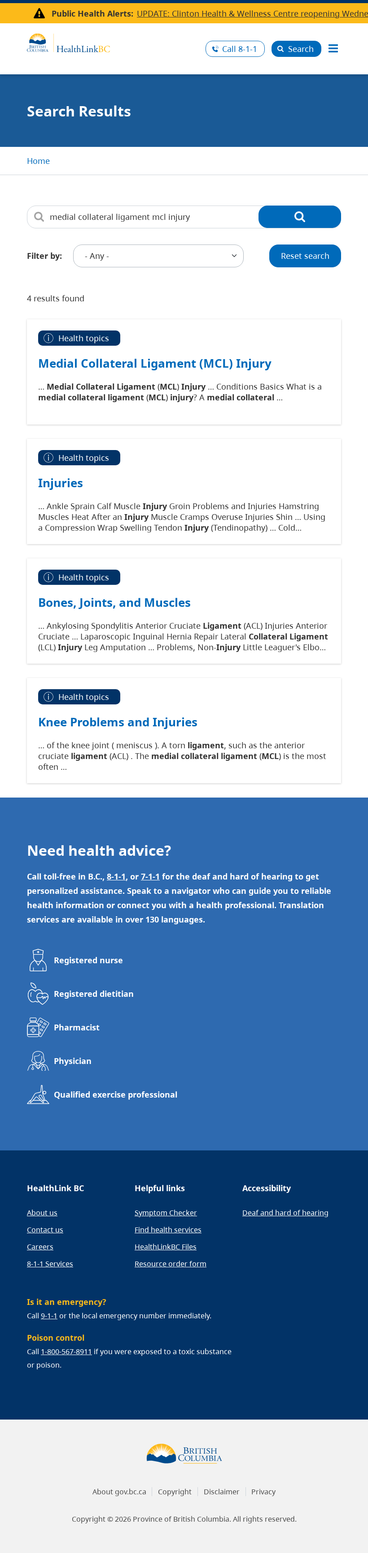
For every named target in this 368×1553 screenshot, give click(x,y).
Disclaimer (222, 1491)
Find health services (168, 1230)
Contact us (45, 1230)
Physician (73, 1060)
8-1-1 (239, 48)
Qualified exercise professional (115, 1094)
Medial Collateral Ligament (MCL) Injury (155, 363)
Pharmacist (77, 1027)
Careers (40, 1247)
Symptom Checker (166, 1213)
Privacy (263, 1491)
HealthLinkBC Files (166, 1247)
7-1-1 (150, 876)
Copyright (175, 1491)
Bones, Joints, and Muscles (114, 602)
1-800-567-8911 (66, 1351)
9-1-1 (49, 1316)
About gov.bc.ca (119, 1491)
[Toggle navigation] (333, 49)
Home (38, 160)
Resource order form (170, 1264)
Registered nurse (88, 960)
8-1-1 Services (50, 1264)
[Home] (113, 41)
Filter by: (44, 255)
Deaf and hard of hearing (285, 1213)
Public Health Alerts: (92, 13)
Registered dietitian (94, 993)
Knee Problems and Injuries (117, 722)
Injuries (60, 483)
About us (42, 1213)
